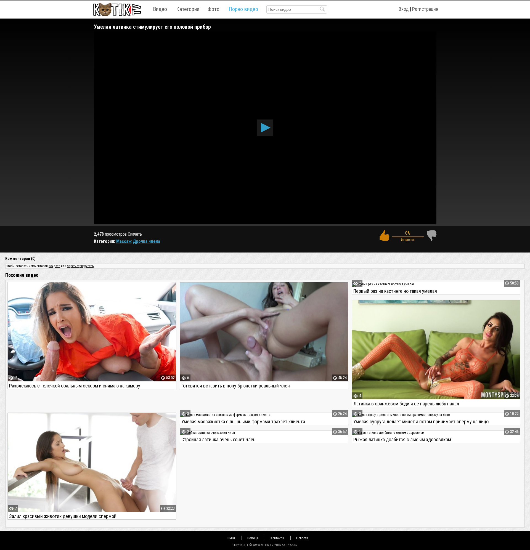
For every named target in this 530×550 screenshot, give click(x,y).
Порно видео (243, 9)
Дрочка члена (146, 241)
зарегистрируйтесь (80, 266)
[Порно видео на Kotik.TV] (117, 9)
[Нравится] (384, 235)
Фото (213, 9)
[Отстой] (431, 235)
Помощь (252, 538)
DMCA (231, 538)
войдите (54, 266)
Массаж (124, 241)
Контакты (277, 538)
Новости (302, 538)
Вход (404, 9)
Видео (160, 9)
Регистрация (425, 9)
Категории (187, 9)
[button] (265, 127)
